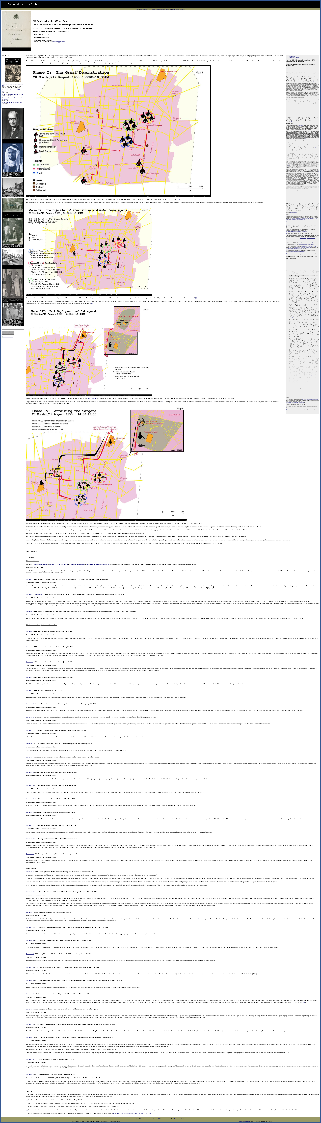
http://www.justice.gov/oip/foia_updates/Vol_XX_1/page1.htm (300, 412)
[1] (313, 81)
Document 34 (30, 1059)
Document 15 (30, 772)
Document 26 (30, 940)
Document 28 (30, 967)
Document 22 (309, 196)
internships (168, 9)
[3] (292, 104)
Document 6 (29, 647)
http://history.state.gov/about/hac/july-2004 (308, 246)
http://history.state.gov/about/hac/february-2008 (310, 399)
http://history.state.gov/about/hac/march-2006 (306, 244)
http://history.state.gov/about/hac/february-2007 (297, 251)
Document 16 (30, 785)
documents (145, 9)
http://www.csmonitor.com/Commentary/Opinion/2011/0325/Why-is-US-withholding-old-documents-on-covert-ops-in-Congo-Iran (301, 219)
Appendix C (89, 564)
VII (61, 564)
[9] (315, 147)
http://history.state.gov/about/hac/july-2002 (306, 239)
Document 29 (30, 980)
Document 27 (30, 954)
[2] (286, 221)
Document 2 (29, 579)
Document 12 (30, 730)
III (53, 564)
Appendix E (105, 564)
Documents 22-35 (302, 191)
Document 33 (305, 200)
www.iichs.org (5, 301)
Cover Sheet (38, 564)
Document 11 (30, 717)
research (163, 9)
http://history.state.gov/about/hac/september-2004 (302, 247)
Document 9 (29, 690)
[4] (305, 105)
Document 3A (30, 594)
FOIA (159, 9)
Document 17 (30, 799)
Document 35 (30, 1074)
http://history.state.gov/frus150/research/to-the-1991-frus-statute (296, 231)
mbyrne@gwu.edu (59, 41)
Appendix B (81, 564)
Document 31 (30, 1009)
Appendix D (97, 564)
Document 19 (30, 825)
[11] (288, 165)
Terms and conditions (244, 1121)
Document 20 (30, 839)
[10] (289, 159)
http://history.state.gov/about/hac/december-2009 (298, 240)
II (50, 564)
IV (55, 564)
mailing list (182, 9)
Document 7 (29, 662)
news (150, 9)
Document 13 (30, 743)
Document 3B (40, 594)
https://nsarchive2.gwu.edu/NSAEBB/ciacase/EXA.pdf (295, 402)
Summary (45, 564)
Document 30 (30, 994)
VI (59, 564)
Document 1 (9, 176)
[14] (315, 207)
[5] (309, 109)
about (141, 9)
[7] (291, 121)
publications (155, 9)
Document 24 (30, 912)
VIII (64, 564)
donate (177, 9)
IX (67, 564)
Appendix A (74, 564)
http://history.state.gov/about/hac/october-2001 (307, 238)
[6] (298, 115)
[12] (318, 171)
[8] (305, 138)
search (173, 9)
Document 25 (30, 927)
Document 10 (30, 704)
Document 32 (30, 1024)
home (138, 9)
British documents (293, 212)
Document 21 (30, 854)
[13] (295, 178)
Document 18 (30, 812)
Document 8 (29, 677)
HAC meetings (300, 125)
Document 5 (29, 631)
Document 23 (306, 198)
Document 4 (29, 611)
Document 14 (30, 757)
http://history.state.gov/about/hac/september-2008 (294, 248)
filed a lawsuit (92, 398)
